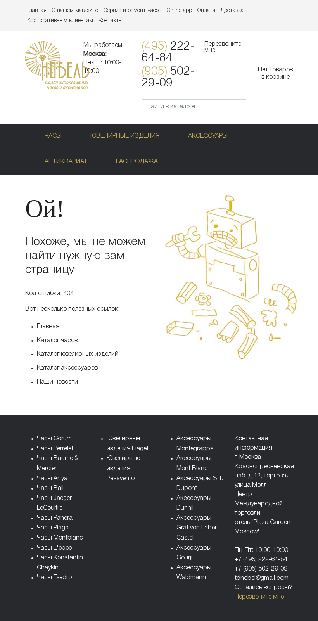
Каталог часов (57, 340)
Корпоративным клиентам (60, 20)
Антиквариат (66, 161)
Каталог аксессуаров (67, 368)
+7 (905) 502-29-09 (261, 569)
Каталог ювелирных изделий (77, 354)
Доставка (232, 10)
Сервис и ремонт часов (132, 10)
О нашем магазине (75, 10)
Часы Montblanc (60, 538)
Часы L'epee (54, 548)
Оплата (206, 10)
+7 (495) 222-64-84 (261, 559)
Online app (179, 10)
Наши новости (57, 382)
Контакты (111, 20)
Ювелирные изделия (124, 136)
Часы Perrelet (55, 448)
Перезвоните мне (222, 47)
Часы (53, 136)
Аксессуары (208, 136)
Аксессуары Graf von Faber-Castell (197, 528)
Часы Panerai (55, 518)
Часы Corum (54, 438)
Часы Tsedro (54, 577)
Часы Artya (52, 478)
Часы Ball (50, 488)
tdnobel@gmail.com (262, 578)
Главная (37, 10)
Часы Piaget (53, 528)
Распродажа (137, 161)
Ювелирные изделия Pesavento (123, 468)
